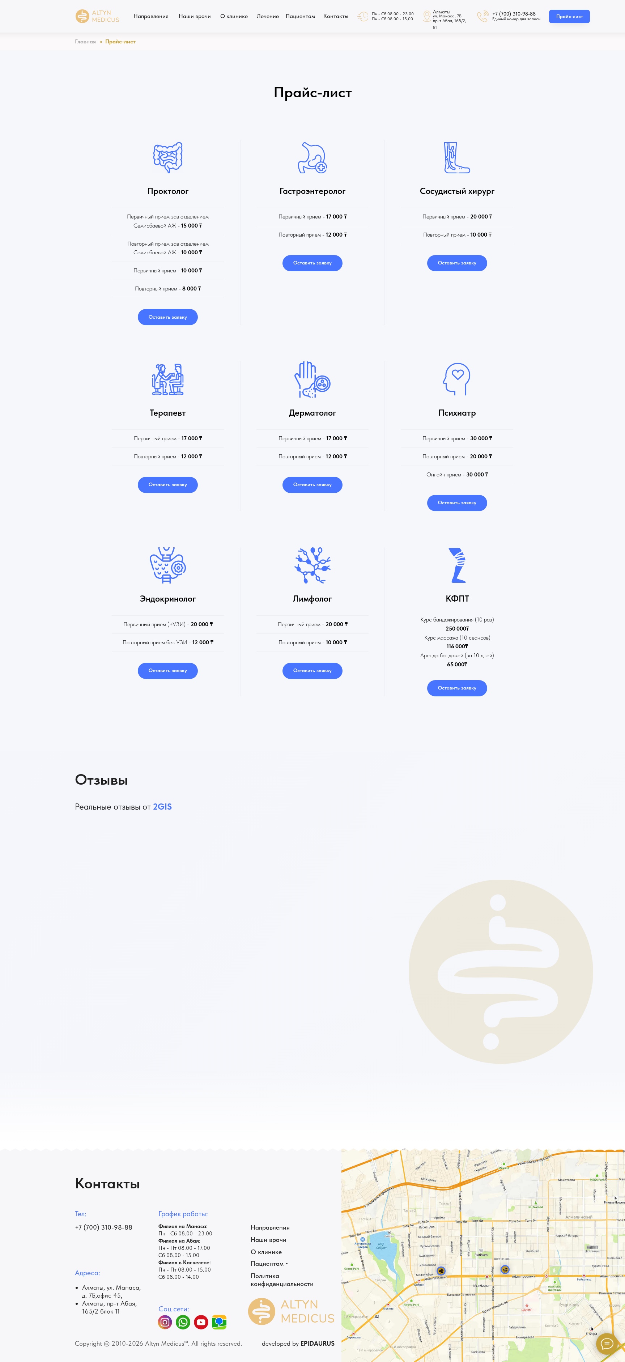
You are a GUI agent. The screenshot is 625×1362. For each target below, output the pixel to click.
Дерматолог (312, 412)
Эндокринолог (168, 598)
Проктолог (168, 191)
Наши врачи (268, 1239)
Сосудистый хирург (457, 191)
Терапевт (168, 412)
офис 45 (109, 1295)
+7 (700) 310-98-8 (101, 1227)
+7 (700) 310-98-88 (514, 14)
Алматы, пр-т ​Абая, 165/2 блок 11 (109, 1307)
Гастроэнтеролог (313, 191)
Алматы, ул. (99, 1287)
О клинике (266, 1252)
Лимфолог (312, 598)
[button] (168, 317)
